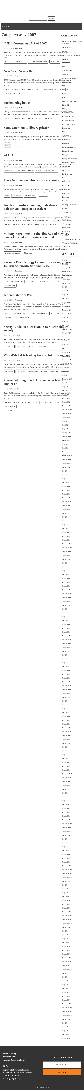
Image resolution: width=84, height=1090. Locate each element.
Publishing (65, 197)
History (64, 109)
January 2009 (66, 908)
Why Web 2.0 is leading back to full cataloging (36, 355)
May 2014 (65, 663)
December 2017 (67, 498)
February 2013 (66, 720)
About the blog (67, 47)
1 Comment (17, 146)
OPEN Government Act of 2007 (25, 43)
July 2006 (65, 1023)
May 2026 (65, 264)
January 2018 (66, 494)
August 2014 (66, 651)
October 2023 (66, 333)
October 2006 (66, 1011)
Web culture (33, 371)
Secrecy (64, 208)
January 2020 (66, 433)
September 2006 (67, 1015)
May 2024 (65, 321)
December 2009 (67, 866)
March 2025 (66, 302)
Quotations (65, 201)
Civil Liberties (66, 82)
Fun (63, 97)
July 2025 (65, 287)
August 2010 (66, 835)
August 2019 (66, 440)
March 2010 (66, 854)
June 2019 (65, 448)
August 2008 (66, 927)
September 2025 (67, 279)
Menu (13, 27)
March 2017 (66, 532)
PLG (63, 178)
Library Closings (41, 224)
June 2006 (65, 1027)
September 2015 (67, 601)
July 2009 (65, 885)
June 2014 (65, 659)
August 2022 (66, 371)
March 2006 (66, 1038)
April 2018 (65, 482)
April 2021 (65, 390)
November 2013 (67, 686)
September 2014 (67, 647)
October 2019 (66, 436)
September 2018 (67, 463)
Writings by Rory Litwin (49, 371)
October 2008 (66, 919)
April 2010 (65, 850)
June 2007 (65, 981)
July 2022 (65, 375)
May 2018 (65, 479)
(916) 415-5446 (13, 1079)
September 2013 (67, 693)
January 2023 (66, 356)
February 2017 (66, 536)
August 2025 (66, 283)
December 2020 (67, 406)
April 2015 (65, 620)
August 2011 (66, 789)
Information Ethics (12, 224)
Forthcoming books (17, 102)
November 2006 (67, 1008)
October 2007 (66, 965)
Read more (55, 114)
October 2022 (66, 364)
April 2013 (65, 712)
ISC (63, 132)
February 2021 (66, 398)
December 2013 (67, 682)
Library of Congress (68, 162)
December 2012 (67, 728)
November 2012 (67, 732)
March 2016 (66, 578)
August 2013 (66, 697)
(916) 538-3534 (12, 1075)
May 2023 (65, 344)
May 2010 (65, 847)
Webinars (65, 235)
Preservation (54, 224)
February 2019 (66, 452)
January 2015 (66, 632)
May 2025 (65, 295)
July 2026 (65, 260)
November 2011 (67, 778)
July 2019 (65, 444)
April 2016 (65, 574)
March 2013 (66, 716)
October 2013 (66, 689)
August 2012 (66, 743)
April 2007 (65, 988)
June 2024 (65, 318)
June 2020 (65, 425)
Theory (31, 346)
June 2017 (65, 521)
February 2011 (66, 812)
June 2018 (65, 475)
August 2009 (66, 881)
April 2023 (65, 348)
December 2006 (67, 1004)
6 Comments (48, 118)
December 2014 (67, 636)
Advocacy (65, 51)
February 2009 (66, 904)
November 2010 (67, 824)
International (27, 224)
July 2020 (65, 421)
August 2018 (66, 467)
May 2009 (65, 893)
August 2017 (66, 513)
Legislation (55, 62)
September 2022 (67, 367)
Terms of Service (10, 1056)
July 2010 (65, 839)
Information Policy (68, 120)
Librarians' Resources (12, 93)
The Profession (30, 196)
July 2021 (65, 383)
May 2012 (65, 755)
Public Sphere (17, 196)
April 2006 (65, 1034)
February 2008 (66, 950)
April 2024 (65, 325)
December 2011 (67, 774)
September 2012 (67, 739)
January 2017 (66, 540)
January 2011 (66, 816)
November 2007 (67, 962)
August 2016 (66, 559)
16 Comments (43, 196)
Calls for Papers (67, 70)
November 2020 (67, 410)
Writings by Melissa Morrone (71, 239)
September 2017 (67, 509)
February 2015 (66, 628)
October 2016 (66, 551)
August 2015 (66, 605)
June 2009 (65, 889)
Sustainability (66, 212)
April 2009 (65, 896)
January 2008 (66, 954)
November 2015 (67, 594)
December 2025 (67, 271)
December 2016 (67, 544)
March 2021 (66, 394)
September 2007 (67, 969)
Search (51, 18)
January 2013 (66, 724)
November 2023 (67, 329)
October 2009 (66, 873)
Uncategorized (66, 228)
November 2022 (67, 360)
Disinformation (67, 86)
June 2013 (65, 705)
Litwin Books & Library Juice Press (42, 8)
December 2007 (67, 958)
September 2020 (67, 417)
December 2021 (67, 379)
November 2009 (67, 870)
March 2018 (66, 486)
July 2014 (65, 655)
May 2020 (65, 429)
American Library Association (15, 62)
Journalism (65, 136)
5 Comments (28, 253)
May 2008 (65, 939)
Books (38, 118)
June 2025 (65, 291)
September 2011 (67, 785)
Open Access (66, 170)
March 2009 (66, 900)
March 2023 (66, 352)
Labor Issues (66, 139)
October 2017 (66, 505)
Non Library (9, 346)
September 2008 (67, 923)
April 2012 (65, 758)
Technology (21, 346)
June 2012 (65, 751)
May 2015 (65, 617)
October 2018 (66, 459)
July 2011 (65, 793)
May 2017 (65, 525)
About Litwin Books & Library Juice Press (19, 89)
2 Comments (42, 346)
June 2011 (65, 797)
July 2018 (65, 471)
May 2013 (65, 709)
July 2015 (65, 609)
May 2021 (65, 387)
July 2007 (65, 977)
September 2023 (67, 337)
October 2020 (66, 413)
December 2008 (67, 912)
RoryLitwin (18, 48)
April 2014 (65, 666)
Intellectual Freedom (12, 253)
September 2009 (67, 877)
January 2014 (66, 678)
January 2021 (66, 402)
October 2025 (66, 275)
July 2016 (65, 563)
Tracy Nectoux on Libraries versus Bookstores (34, 180)
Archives (65, 59)
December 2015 (67, 590)
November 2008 (67, 916)
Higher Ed (65, 105)
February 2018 (66, 490)
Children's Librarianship (69, 78)
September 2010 (67, 831)
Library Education (68, 155)
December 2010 (67, 820)
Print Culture (66, 185)
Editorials (65, 90)
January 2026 (66, 268)
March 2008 (66, 946)
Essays (7, 196)
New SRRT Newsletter (19, 71)
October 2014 (66, 643)
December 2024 (67, 310)
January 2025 (66, 306)
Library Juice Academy (69, 159)
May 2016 (65, 571)
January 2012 (66, 770)
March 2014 (66, 670)
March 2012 (66, 762)
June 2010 (65, 843)
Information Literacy (68, 116)
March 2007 (66, 992)
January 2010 (66, 862)
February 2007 (66, 996)
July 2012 (65, 747)
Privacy (7, 146)
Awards (64, 63)
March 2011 (66, 808)
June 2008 (65, 935)
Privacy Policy (9, 1053)
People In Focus (67, 174)
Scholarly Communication (50, 402)
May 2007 (65, 985)
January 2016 (66, 586)
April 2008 (65, 942)
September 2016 (67, 555)
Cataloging (9, 371)
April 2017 (65, 528)
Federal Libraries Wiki (18, 295)
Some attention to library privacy (26, 127)
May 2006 (65, 1031)
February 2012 (66, 766)
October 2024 (66, 314)
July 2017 (65, 517)
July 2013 (65, 701)
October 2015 (66, 597)
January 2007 (66, 1000)
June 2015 (65, 613)
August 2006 (66, 1019)
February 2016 (66, 582)
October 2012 (66, 735)
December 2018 (67, 456)
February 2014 (66, 674)
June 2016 (65, 567)
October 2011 (66, 781)
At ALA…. (10, 155)
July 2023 (65, 341)
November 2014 (67, 640)
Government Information (38, 62)
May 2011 (65, 801)
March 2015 (66, 624)
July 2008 (65, 931)
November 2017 (67, 502)
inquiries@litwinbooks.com (16, 1070)
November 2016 (67, 548)
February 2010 (66, 858)
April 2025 (65, 298)
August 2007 (66, 973)
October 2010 (66, 827)
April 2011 (65, 804)
